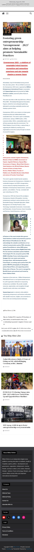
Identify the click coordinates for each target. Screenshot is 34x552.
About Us (5, 489)
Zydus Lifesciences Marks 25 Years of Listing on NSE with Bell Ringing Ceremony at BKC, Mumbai (16, 361)
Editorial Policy (6, 497)
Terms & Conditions (7, 531)
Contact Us (5, 500)
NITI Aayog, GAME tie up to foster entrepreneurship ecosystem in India (16, 426)
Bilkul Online (14, 59)
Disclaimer (5, 535)
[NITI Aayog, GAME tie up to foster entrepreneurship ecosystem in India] (17, 407)
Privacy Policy (6, 527)
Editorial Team (6, 493)
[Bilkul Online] (3, 13)
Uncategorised (7, 34)
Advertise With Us (7, 504)
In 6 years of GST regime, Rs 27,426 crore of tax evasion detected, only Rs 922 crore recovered (16, 329)
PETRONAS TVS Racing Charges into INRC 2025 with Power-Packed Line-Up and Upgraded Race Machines (16, 394)
